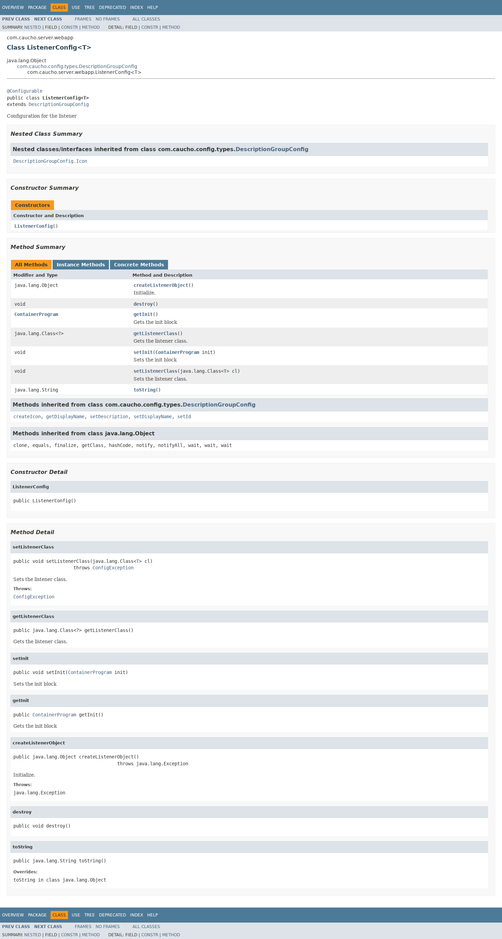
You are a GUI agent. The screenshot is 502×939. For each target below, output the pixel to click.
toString (144, 390)
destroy (143, 304)
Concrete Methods (139, 264)
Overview (13, 7)
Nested (32, 27)
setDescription (109, 416)
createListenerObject (161, 285)
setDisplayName (153, 416)
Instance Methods (81, 264)
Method (91, 27)
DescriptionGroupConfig (59, 104)
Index (136, 7)
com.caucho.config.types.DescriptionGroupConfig (77, 66)
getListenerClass (155, 333)
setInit (143, 352)
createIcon (27, 416)
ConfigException (113, 567)
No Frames (108, 19)
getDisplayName (65, 416)
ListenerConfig (33, 226)
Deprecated (112, 7)
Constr (69, 27)
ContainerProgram (36, 314)
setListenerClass (155, 371)
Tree (89, 7)
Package (37, 7)
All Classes (146, 19)
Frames (83, 19)
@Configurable (24, 91)
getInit (143, 314)
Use (76, 7)
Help (152, 7)
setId (184, 416)
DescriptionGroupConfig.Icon (50, 161)
